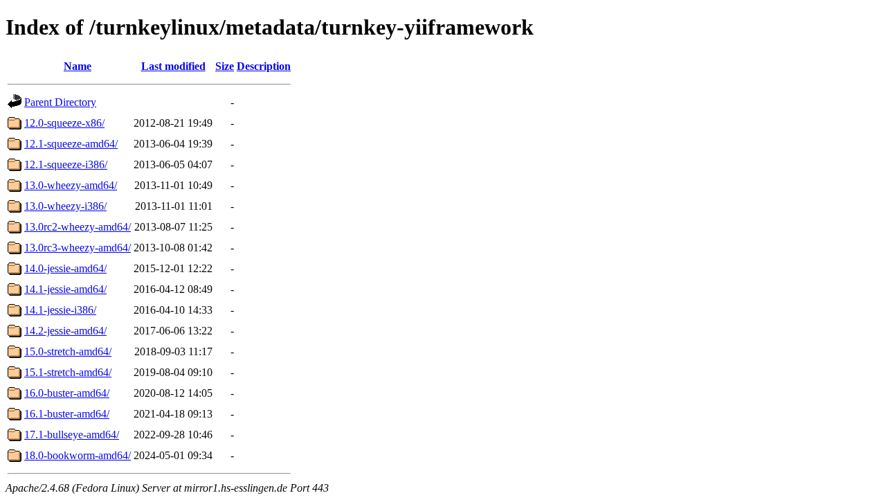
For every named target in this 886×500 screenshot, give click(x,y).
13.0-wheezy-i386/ (65, 206)
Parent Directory (60, 102)
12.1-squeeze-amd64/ (71, 144)
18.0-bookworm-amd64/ (77, 455)
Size (224, 66)
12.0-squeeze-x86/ (64, 123)
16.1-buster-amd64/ (66, 414)
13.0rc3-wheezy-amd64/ (77, 247)
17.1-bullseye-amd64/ (71, 434)
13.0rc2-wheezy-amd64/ (77, 227)
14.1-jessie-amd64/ (65, 289)
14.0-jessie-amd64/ (65, 268)
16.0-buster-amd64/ (66, 393)
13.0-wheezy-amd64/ (70, 185)
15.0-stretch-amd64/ (67, 351)
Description (264, 66)
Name (77, 66)
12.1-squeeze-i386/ (65, 164)
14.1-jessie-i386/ (60, 310)
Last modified (173, 66)
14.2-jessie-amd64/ (65, 331)
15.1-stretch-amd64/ (67, 372)
